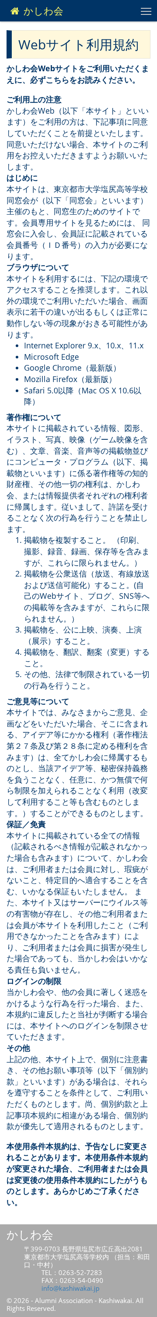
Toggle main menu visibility (146, 10)
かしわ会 (42, 10)
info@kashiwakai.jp (70, 1288)
